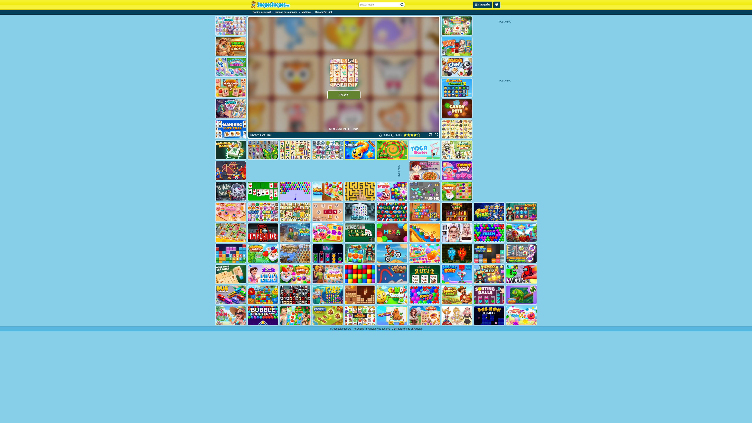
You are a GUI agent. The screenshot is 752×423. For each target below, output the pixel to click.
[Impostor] (263, 233)
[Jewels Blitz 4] (521, 212)
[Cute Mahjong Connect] (457, 150)
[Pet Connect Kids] (457, 46)
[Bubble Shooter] (295, 191)
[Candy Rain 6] (521, 315)
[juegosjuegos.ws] (270, 5)
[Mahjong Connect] (295, 212)
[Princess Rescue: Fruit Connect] (521, 253)
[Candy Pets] (457, 108)
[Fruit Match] (327, 191)
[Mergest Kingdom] (521, 233)
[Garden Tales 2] (263, 253)
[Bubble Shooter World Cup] (392, 212)
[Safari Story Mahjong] (230, 46)
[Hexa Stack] (392, 233)
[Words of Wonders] (327, 212)
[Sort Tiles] (424, 212)
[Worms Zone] (392, 274)
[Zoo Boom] (263, 295)
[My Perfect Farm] (457, 295)
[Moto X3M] (392, 253)
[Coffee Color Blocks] (424, 233)
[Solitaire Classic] (263, 191)
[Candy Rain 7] (424, 253)
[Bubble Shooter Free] (263, 315)
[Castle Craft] (327, 315)
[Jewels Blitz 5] (489, 274)
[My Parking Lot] (230, 233)
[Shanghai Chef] (457, 67)
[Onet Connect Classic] (263, 212)
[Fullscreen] (436, 135)
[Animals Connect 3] (457, 88)
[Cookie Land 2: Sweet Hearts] (457, 171)
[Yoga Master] (424, 150)
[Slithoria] (360, 150)
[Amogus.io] (521, 274)
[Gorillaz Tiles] (295, 295)
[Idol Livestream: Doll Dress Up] (457, 315)
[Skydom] (392, 191)
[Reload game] (430, 135)
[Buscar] (402, 4)
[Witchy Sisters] (230, 191)
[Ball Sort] (327, 253)
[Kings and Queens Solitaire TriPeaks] (263, 274)
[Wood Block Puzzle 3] (360, 295)
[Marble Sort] (457, 274)
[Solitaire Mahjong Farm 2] (230, 88)
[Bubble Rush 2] (424, 295)
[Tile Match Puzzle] (457, 26)
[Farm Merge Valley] (230, 315)
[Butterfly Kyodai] (263, 150)
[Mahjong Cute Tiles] (230, 129)
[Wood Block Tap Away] (230, 274)
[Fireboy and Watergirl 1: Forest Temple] (457, 253)
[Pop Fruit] (489, 212)
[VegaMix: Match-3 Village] (295, 315)
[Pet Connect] (327, 150)
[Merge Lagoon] (295, 233)
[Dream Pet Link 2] (230, 26)
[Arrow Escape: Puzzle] (360, 191)
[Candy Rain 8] (327, 233)
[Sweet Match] (230, 212)
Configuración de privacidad (407, 328)
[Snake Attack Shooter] (392, 150)
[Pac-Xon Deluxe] (489, 315)
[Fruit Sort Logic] (457, 212)
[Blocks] (360, 274)
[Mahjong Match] (230, 150)
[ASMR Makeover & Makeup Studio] (457, 233)
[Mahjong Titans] (295, 150)
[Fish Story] (327, 295)
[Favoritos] (496, 5)
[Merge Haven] (327, 274)
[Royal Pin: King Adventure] (230, 171)
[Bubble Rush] (489, 233)
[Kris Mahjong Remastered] (360, 315)
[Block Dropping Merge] (489, 253)
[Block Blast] (230, 253)
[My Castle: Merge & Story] (424, 315)
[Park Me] (424, 191)
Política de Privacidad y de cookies (371, 328)
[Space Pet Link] (230, 108)
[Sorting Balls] (489, 295)
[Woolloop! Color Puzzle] (392, 315)
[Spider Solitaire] (360, 233)
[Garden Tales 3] (295, 274)
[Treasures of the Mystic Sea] (295, 253)
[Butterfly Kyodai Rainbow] (230, 67)
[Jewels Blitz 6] (360, 253)
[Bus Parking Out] (230, 295)
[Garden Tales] (457, 191)
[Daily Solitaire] (424, 274)
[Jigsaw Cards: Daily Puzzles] (521, 295)
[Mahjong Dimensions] (360, 212)
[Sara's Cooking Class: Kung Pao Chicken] (424, 171)
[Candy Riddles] (392, 295)
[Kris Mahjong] (457, 129)
